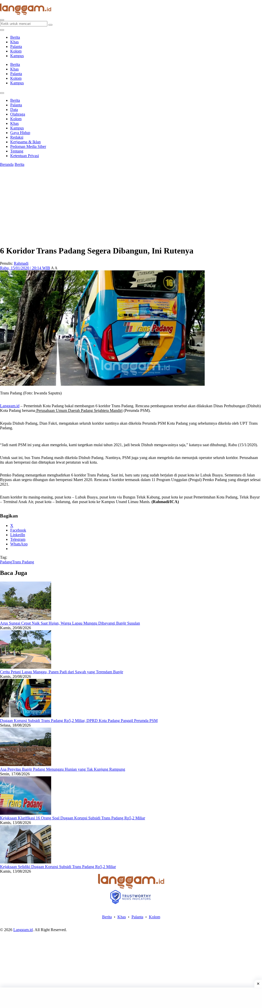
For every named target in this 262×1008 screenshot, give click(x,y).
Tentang (16, 151)
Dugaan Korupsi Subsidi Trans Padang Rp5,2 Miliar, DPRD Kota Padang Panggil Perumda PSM (79, 720)
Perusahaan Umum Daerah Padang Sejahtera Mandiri (79, 410)
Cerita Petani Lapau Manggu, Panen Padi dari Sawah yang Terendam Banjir (61, 672)
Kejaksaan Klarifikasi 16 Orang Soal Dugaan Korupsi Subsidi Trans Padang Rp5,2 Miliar (72, 818)
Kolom (15, 51)
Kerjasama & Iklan (25, 142)
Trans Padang (23, 562)
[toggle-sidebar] (2, 30)
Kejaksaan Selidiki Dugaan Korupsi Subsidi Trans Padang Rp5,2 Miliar (58, 866)
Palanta (16, 46)
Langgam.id (9, 406)
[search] (2, 20)
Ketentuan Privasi (24, 156)
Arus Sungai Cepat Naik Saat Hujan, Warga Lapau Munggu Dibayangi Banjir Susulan (70, 623)
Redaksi (16, 137)
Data (14, 109)
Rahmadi (21, 263)
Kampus (17, 56)
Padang (6, 562)
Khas (14, 42)
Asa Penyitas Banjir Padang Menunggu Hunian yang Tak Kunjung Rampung (62, 769)
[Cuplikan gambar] (25, 618)
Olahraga (17, 114)
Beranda (7, 164)
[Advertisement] (131, 998)
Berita (15, 37)
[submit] (50, 25)
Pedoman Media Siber (28, 146)
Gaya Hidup (20, 132)
